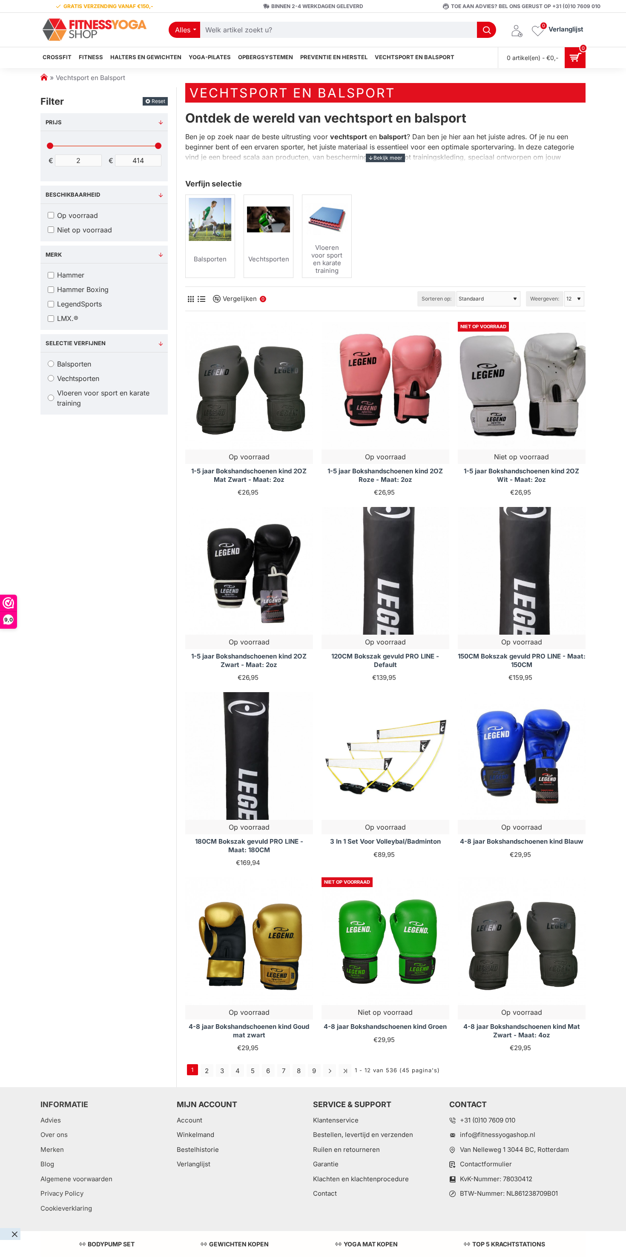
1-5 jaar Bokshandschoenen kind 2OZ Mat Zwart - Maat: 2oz (249, 475)
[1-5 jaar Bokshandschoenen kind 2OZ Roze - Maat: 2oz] (385, 386)
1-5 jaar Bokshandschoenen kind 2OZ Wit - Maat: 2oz (521, 475)
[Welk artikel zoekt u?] (486, 30)
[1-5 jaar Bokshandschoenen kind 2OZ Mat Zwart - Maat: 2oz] (249, 386)
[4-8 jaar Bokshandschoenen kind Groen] (385, 941)
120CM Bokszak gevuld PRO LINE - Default (385, 660)
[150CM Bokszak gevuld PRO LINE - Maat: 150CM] (522, 571)
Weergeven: (544, 298)
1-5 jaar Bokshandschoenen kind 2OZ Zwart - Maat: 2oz (249, 660)
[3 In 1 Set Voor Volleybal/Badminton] (385, 756)
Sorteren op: (436, 298)
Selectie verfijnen (76, 343)
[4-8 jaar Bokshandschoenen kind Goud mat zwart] (249, 941)
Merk (54, 254)
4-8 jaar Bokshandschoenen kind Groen (385, 1026)
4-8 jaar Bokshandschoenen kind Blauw (521, 841)
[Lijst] (201, 299)
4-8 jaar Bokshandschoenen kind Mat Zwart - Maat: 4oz (521, 1030)
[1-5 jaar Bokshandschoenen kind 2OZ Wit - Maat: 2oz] (522, 386)
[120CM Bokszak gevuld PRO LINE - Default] (385, 571)
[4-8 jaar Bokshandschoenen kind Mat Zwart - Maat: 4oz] (522, 941)
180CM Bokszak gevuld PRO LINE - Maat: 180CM (249, 845)
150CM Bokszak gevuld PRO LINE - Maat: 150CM (522, 660)
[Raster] (190, 299)
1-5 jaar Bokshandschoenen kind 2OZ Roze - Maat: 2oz (385, 475)
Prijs (54, 122)
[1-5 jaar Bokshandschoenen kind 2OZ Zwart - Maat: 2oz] (249, 571)
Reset (158, 101)
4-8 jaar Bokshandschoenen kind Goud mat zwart (249, 1030)
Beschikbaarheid (73, 194)
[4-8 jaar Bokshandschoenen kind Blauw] (522, 756)
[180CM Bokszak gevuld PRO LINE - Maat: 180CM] (249, 756)
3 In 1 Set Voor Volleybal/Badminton (385, 841)
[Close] (14, 1234)
